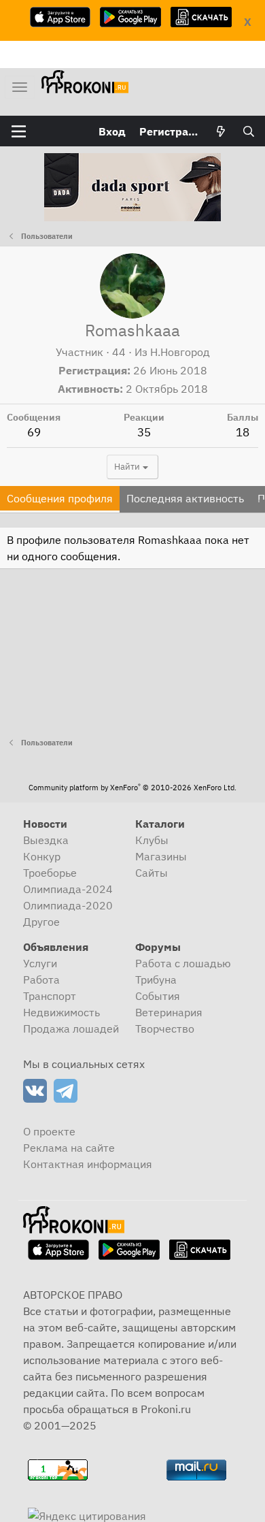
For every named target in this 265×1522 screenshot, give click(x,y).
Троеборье (50, 872)
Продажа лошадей (71, 1028)
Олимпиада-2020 (68, 905)
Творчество (164, 1028)
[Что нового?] (221, 131)
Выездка (46, 840)
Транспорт (49, 996)
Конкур (41, 856)
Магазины (161, 856)
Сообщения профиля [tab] (60, 498)
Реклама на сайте (69, 1147)
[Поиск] (248, 131)
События (157, 996)
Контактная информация (87, 1164)
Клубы (152, 840)
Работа (41, 979)
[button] (19, 131)
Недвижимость (61, 1012)
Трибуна (156, 979)
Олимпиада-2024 (68, 889)
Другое (41, 921)
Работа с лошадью (183, 963)
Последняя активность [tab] (185, 498)
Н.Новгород (180, 352)
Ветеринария (168, 1012)
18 (242, 432)
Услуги (40, 963)
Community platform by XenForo (132, 787)
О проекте (49, 1131)
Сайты (151, 872)
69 (34, 432)
